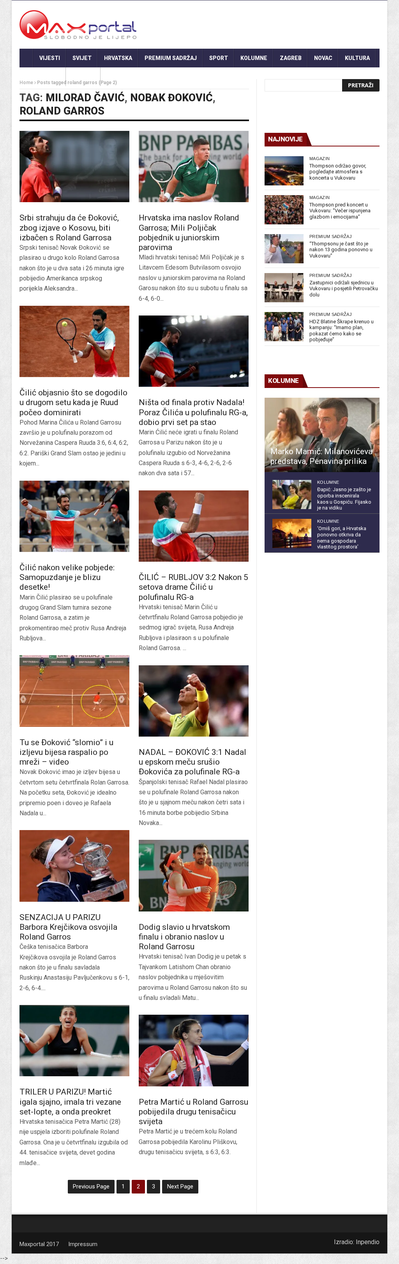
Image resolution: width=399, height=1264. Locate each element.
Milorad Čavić (85, 98)
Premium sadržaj (171, 58)
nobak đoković (171, 98)
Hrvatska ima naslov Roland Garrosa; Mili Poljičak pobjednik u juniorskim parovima (189, 232)
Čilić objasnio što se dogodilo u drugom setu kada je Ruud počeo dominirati (73, 402)
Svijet (82, 58)
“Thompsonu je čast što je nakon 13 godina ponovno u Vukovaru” (341, 250)
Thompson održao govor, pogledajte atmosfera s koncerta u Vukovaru (337, 172)
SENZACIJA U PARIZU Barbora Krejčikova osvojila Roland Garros (68, 927)
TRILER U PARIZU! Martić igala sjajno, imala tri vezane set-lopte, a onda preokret (70, 1101)
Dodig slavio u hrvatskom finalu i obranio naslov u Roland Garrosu (184, 936)
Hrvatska (118, 58)
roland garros (61, 111)
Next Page (180, 1186)
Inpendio (368, 1242)
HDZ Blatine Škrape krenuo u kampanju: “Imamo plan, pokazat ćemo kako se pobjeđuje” (341, 331)
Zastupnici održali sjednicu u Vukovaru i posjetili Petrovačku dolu (343, 289)
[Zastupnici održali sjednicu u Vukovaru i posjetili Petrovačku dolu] (284, 287)
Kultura (357, 58)
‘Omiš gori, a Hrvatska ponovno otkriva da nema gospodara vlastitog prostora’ (341, 537)
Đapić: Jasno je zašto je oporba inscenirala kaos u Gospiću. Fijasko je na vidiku (344, 499)
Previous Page (91, 1186)
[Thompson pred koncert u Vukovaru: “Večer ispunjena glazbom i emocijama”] (284, 209)
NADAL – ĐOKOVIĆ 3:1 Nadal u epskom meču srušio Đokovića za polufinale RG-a (192, 761)
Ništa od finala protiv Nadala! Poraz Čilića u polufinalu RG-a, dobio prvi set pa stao (193, 412)
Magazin (319, 158)
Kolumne (253, 58)
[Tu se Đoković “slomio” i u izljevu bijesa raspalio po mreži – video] (74, 690)
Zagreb (291, 58)
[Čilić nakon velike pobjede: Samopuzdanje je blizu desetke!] (74, 516)
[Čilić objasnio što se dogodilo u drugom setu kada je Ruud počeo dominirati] (74, 341)
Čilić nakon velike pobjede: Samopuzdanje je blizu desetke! (67, 577)
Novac (323, 58)
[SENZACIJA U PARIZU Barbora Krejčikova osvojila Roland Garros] (74, 865)
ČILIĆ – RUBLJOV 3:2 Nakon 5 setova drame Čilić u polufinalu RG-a (193, 587)
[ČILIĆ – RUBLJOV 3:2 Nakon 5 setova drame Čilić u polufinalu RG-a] (194, 526)
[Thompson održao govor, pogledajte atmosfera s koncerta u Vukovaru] (284, 170)
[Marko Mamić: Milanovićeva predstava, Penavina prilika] (322, 435)
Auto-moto (43, 77)
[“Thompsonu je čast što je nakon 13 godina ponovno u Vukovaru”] (284, 248)
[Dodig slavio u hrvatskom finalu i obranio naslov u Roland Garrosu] (194, 875)
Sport (218, 58)
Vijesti (49, 58)
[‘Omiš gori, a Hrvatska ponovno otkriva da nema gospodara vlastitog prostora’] (291, 533)
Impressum (82, 1244)
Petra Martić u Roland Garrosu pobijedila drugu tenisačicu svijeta (193, 1111)
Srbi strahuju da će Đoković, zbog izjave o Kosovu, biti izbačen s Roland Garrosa (69, 227)
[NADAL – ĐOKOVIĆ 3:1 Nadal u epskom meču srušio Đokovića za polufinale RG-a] (194, 701)
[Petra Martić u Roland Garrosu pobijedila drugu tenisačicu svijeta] (194, 1050)
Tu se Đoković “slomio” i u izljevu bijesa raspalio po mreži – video (66, 752)
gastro (83, 77)
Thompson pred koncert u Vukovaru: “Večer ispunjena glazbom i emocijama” (340, 211)
